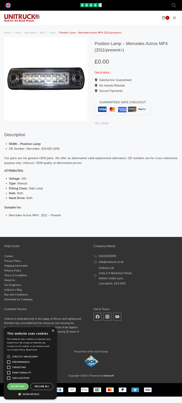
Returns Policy (12, 270)
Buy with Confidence (16, 294)
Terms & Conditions (15, 275)
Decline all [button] (42, 386)
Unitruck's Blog (13, 289)
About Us (9, 280)
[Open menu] (174, 17)
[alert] (30, 363)
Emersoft (109, 375)
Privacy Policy (12, 260)
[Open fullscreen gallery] (83, 117)
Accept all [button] (18, 386)
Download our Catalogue (18, 299)
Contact (8, 256)
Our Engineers (12, 284)
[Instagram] (107, 317)
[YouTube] (117, 317)
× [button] (53, 330)
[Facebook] (97, 317)
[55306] (45, 79)
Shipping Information (16, 265)
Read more (32, 349)
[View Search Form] (174, 5)
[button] (30, 394)
